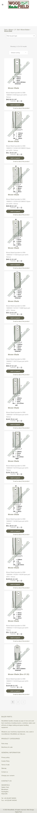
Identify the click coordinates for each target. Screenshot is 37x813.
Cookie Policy (5, 761)
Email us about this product (21, 108)
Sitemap (3, 768)
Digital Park (18, 812)
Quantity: (13, 101)
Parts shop (4, 743)
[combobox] (18, 53)
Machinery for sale (7, 747)
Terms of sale (5, 764)
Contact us (4, 772)
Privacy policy (5, 757)
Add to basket (15, 105)
